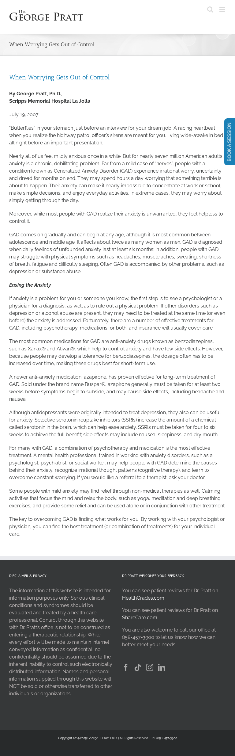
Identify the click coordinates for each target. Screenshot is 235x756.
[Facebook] (125, 667)
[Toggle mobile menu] (222, 9)
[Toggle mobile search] (210, 9)
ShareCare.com (139, 617)
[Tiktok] (137, 667)
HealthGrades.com (143, 598)
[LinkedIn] (161, 667)
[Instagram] (149, 667)
